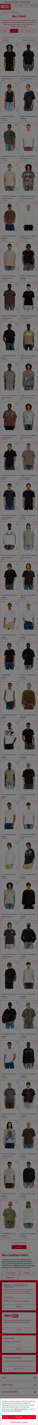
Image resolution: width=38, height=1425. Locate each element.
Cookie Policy (17, 1411)
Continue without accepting (19, 1422)
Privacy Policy (6, 1411)
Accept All (19, 1417)
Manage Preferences (21, 1409)
